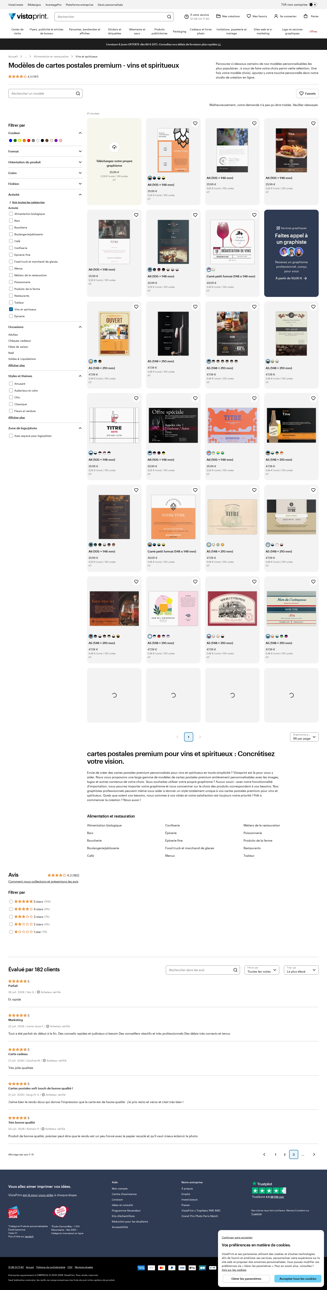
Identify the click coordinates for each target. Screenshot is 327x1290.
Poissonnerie (253, 833)
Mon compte (120, 1188)
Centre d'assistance (124, 1194)
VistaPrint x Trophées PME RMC (201, 1210)
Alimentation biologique (104, 825)
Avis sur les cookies (234, 1269)
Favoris (310, 93)
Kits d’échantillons (123, 1216)
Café (90, 855)
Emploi (185, 1194)
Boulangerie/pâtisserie (103, 848)
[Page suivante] (200, 737)
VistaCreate (15, 4)
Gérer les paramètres (246, 1278)
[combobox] (111, 16)
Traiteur (249, 855)
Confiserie (172, 825)
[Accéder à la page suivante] (314, 1154)
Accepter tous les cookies (298, 1278)
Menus (170, 855)
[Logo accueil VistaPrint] (28, 16)
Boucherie (94, 840)
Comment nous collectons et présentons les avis (43, 881)
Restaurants (252, 848)
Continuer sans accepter (237, 1237)
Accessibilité (120, 1227)
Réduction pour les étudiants (130, 1221)
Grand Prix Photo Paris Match (199, 1216)
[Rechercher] (169, 16)
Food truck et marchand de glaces (189, 848)
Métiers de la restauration (262, 825)
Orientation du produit (24, 162)
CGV (70, 1267)
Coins (12, 173)
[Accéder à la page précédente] (264, 1154)
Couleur (14, 133)
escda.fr (29, 1236)
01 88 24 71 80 (16, 1267)
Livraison (117, 1199)
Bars (90, 833)
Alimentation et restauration (51, 56)
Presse (185, 1205)
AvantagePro (53, 4)
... (26, 56)
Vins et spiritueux (86, 56)
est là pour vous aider (38, 1195)
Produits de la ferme (258, 840)
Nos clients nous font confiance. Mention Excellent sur (280, 1212)
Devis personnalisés (110, 4)
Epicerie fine (174, 840)
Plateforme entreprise (79, 4)
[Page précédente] (177, 737)
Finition (13, 183)
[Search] (235, 970)
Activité (13, 194)
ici (219, 44)
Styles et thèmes (20, 376)
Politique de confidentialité (50, 1267)
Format (13, 151)
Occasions (15, 327)
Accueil (13, 56)
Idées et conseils (122, 1205)
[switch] (302, 4)
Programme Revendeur (126, 1210)
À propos (187, 1188)
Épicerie (171, 833)
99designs (34, 4)
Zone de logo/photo (22, 428)
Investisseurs (189, 1199)
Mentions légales (84, 1267)
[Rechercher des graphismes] (78, 93)
